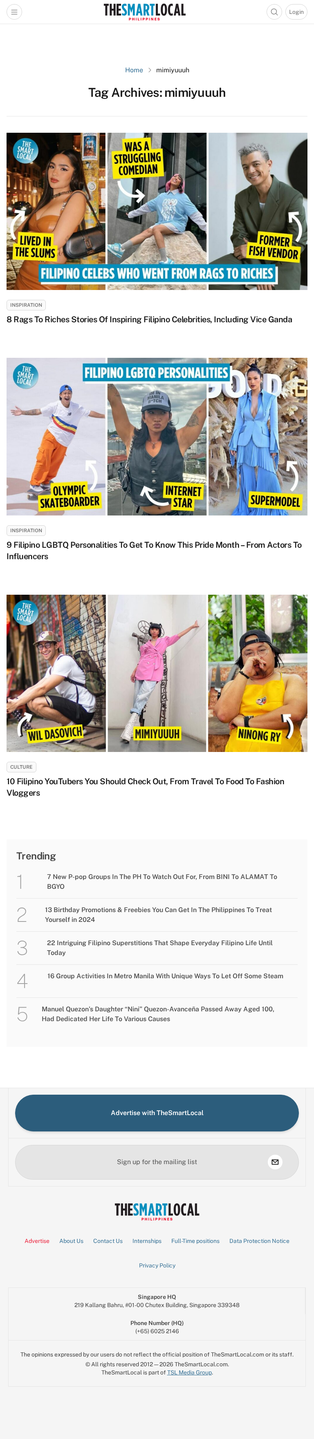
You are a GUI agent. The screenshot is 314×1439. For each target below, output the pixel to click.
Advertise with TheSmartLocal (157, 1113)
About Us (71, 1241)
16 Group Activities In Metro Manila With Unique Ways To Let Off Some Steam (165, 976)
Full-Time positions (195, 1241)
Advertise (37, 1241)
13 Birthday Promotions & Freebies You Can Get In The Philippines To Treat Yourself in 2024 (158, 915)
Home (134, 70)
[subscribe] (275, 1162)
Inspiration (26, 305)
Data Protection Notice (259, 1241)
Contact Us (108, 1241)
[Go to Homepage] (144, 11)
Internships (146, 1241)
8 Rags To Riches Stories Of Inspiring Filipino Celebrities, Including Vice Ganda (149, 319)
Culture (21, 767)
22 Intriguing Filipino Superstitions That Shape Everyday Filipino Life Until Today (160, 948)
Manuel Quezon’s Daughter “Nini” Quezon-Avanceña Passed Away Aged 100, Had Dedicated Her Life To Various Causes (158, 1014)
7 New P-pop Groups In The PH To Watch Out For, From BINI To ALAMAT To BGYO (162, 881)
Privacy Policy (157, 1265)
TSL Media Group (189, 1372)
